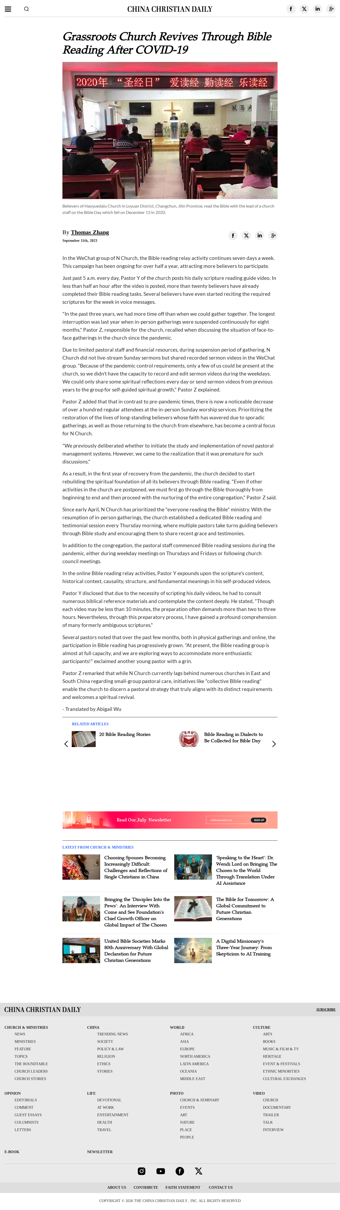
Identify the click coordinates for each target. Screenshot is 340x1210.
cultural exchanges (284, 1079)
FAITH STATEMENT (182, 1188)
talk (268, 1122)
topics (21, 1057)
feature (23, 1049)
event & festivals (281, 1064)
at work (105, 1108)
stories (105, 1071)
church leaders (31, 1071)
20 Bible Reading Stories (125, 734)
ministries (25, 1042)
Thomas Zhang (90, 232)
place (186, 1130)
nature (187, 1122)
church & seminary (199, 1100)
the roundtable (31, 1064)
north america (195, 1057)
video (259, 1093)
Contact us (220, 1188)
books (269, 1042)
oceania (188, 1071)
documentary (277, 1108)
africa (187, 1034)
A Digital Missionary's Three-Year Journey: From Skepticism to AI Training (244, 947)
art (183, 1115)
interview (273, 1130)
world (177, 1028)
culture (261, 1028)
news (20, 1034)
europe (187, 1049)
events (187, 1108)
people (187, 1137)
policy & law (110, 1049)
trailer (271, 1115)
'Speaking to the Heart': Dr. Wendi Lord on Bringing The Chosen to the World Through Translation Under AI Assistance (246, 870)
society (105, 1042)
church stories (30, 1079)
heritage (272, 1057)
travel (104, 1130)
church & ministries (26, 1028)
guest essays (28, 1115)
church (270, 1100)
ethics (103, 1064)
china (93, 1028)
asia (184, 1042)
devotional (109, 1100)
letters (23, 1130)
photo (177, 1093)
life (91, 1093)
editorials (26, 1100)
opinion (13, 1093)
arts (267, 1034)
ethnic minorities (281, 1071)
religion (106, 1057)
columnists (27, 1122)
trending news (112, 1034)
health (104, 1122)
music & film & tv (281, 1049)
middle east (192, 1079)
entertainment (113, 1115)
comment (24, 1108)
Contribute (146, 1188)
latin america (194, 1064)
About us (116, 1188)
